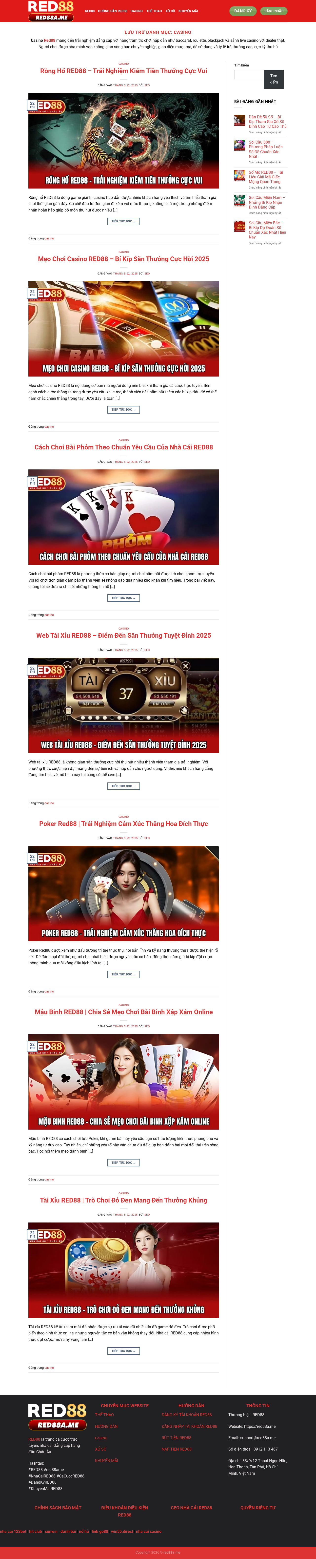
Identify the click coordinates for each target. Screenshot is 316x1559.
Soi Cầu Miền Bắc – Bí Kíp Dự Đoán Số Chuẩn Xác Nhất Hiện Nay (267, 230)
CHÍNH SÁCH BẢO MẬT (58, 1507)
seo (147, 85)
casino (137, 11)
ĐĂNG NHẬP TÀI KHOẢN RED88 (189, 1426)
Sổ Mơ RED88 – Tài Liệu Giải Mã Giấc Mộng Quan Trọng (266, 177)
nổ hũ (84, 1531)
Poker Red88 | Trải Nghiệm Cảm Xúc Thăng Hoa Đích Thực (123, 823)
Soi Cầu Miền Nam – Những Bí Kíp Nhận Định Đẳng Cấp (267, 202)
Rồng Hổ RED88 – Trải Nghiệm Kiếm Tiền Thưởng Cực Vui (123, 71)
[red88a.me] (53, 11)
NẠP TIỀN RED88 (177, 1449)
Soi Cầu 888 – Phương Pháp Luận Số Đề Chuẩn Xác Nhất (266, 149)
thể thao (154, 11)
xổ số (170, 11)
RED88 (34, 1439)
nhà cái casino (148, 1531)
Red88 (49, 40)
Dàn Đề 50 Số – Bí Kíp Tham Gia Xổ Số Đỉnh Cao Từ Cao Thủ (268, 122)
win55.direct (122, 1531)
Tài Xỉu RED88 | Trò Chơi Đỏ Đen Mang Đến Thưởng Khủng (123, 1200)
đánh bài (68, 1531)
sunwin (51, 1531)
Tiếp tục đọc (124, 221)
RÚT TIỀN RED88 (176, 1437)
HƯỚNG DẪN (106, 1426)
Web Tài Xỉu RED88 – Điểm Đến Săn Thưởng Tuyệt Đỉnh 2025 (123, 635)
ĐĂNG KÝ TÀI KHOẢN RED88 (187, 1414)
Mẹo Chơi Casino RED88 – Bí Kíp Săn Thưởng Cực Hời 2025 (123, 259)
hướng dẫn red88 (112, 11)
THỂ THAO (104, 1414)
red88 (90, 11)
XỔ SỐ (100, 1449)
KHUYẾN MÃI (188, 11)
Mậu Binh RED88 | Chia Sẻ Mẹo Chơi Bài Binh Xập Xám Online (124, 1012)
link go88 (100, 1531)
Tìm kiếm (241, 65)
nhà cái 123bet (13, 1531)
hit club (35, 1531)
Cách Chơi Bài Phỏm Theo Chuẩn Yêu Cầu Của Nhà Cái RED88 (124, 447)
